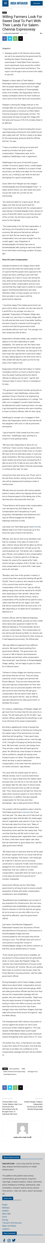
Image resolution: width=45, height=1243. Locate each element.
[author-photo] (22, 1134)
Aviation (5, 1211)
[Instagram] (9, 1240)
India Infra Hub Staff (11, 33)
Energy (5, 1220)
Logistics (6, 1229)
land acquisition (14, 1069)
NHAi (23, 1069)
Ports (4, 1217)
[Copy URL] (20, 38)
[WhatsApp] (15, 38)
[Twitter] (10, 38)
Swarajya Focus (33, 1071)
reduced (25, 812)
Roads (11, 9)
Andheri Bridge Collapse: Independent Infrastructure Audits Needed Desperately (33, 1105)
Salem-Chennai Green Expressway (14, 1071)
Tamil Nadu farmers (9, 1074)
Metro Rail (6, 1214)
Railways (5, 1208)
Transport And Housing (11, 1223)
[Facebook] (4, 38)
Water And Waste (9, 1226)
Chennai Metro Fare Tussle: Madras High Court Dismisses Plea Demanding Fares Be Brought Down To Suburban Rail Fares (12, 1108)
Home (4, 9)
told (36, 527)
